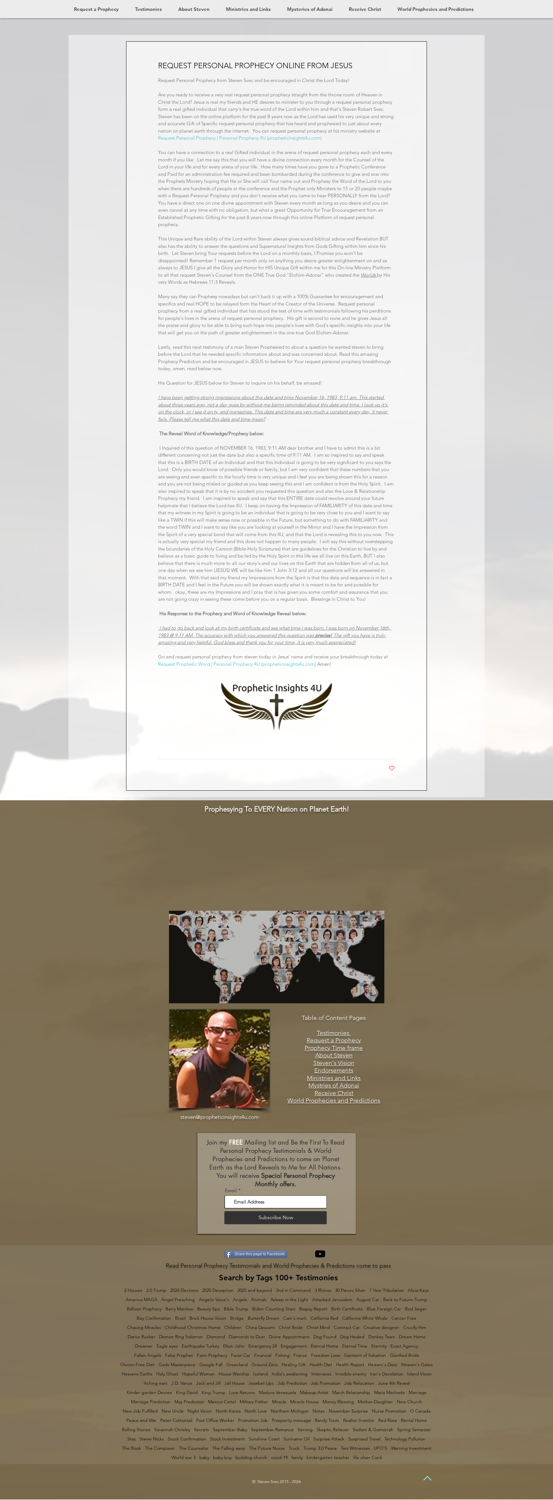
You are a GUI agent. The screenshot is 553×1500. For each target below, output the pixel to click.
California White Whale (365, 1318)
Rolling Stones (136, 1429)
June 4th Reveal (394, 1383)
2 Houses (133, 1290)
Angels (240, 1299)
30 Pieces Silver (350, 1290)
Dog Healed (352, 1337)
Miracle (279, 1402)
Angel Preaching (178, 1299)
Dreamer (144, 1346)
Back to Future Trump (405, 1299)
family (297, 1457)
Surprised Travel (364, 1439)
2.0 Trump (156, 1290)
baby (204, 1457)
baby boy (222, 1457)
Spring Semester (414, 1429)
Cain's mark (295, 1318)
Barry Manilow (179, 1309)
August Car (367, 1299)
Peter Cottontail (176, 1420)
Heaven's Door (382, 1364)
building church (251, 1457)
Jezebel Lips (261, 1383)
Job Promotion (326, 1383)
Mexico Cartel (222, 1402)
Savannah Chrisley (172, 1429)
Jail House (234, 1383)
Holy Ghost (167, 1374)
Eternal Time (354, 1346)
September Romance (272, 1429)
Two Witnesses (355, 1448)
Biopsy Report (313, 1309)
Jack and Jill (208, 1383)
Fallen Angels (147, 1355)
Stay (131, 1439)
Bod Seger (416, 1309)
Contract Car (347, 1327)
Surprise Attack (328, 1439)
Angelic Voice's (214, 1299)
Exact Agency (404, 1346)
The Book (131, 1448)
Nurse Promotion (389, 1411)
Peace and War (141, 1420)
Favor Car (240, 1355)
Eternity (379, 1346)
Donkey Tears (381, 1337)
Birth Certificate (347, 1309)
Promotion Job (253, 1420)
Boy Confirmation (154, 1318)
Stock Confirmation (187, 1439)
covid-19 (279, 1457)
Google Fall (210, 1364)
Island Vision (419, 1374)
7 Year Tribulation (386, 1290)
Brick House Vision (207, 1318)
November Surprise (348, 1411)
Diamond (216, 1337)
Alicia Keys (418, 1290)
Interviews (321, 1374)
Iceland (260, 1374)
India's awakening (290, 1374)
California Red (324, 1318)
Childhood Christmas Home (192, 1327)
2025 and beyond (254, 1290)
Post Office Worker (215, 1420)
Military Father (254, 1402)
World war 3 (184, 1457)
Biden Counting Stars (273, 1309)
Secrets (201, 1429)
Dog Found (324, 1337)
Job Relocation (359, 1383)
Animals (259, 1299)
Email (230, 1190)
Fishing (282, 1355)
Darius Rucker (141, 1337)
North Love (255, 1411)
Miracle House (304, 1402)
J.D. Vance (181, 1383)
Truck (294, 1448)
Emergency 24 (262, 1346)
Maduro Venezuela (277, 1392)
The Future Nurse (267, 1448)
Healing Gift (294, 1364)
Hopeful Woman (198, 1374)
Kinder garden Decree (149, 1392)
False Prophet (179, 1355)
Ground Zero (265, 1364)
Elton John (233, 1346)
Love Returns (242, 1392)
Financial (262, 1355)
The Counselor (193, 1448)
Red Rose (387, 1420)
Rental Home (414, 1420)
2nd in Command (293, 1290)
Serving (305, 1429)
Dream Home (412, 1337)
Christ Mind (318, 1327)
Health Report (350, 1364)
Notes (319, 1411)
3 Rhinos (323, 1290)
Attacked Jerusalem (332, 1299)
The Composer (160, 1448)
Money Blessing (338, 1402)
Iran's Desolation (386, 1374)
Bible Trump (236, 1309)
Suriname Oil (296, 1439)
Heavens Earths (137, 1374)
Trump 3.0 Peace (320, 1448)
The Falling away (228, 1448)
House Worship (234, 1374)
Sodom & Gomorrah (373, 1429)
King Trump (213, 1392)
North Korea (228, 1411)
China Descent (260, 1327)
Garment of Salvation (365, 1355)
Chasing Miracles (144, 1327)
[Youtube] (320, 1254)
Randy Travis (327, 1420)
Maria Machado (389, 1392)
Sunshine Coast (264, 1439)
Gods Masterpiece (177, 1364)
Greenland (237, 1364)
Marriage (418, 1392)
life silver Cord (367, 1457)
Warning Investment (411, 1448)
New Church (409, 1402)
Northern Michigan (290, 1411)
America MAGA (141, 1299)
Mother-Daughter (375, 1402)
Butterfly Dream (263, 1318)
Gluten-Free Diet (137, 1364)
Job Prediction (292, 1383)
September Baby (230, 1429)
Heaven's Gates (417, 1364)
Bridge (237, 1318)
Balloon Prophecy (144, 1309)
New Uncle (173, 1411)
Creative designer (381, 1327)
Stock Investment (227, 1439)
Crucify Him (414, 1327)
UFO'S (380, 1448)
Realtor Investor (358, 1420)
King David (187, 1392)
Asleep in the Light (289, 1299)
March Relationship (351, 1392)
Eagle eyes (167, 1346)
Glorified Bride (404, 1355)
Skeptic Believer (333, 1429)
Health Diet (320, 1364)
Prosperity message (291, 1420)
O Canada (420, 1411)
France (300, 1355)
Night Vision (200, 1411)
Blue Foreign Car (384, 1309)
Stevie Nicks (152, 1439)
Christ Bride (291, 1327)
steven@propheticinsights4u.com (219, 1117)
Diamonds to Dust (247, 1337)
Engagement (294, 1346)
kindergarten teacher (328, 1457)
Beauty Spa (208, 1309)
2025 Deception (218, 1290)
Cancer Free (403, 1318)
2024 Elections (184, 1290)
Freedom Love (325, 1355)
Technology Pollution (405, 1439)
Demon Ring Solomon (181, 1337)
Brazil (180, 1318)
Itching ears (155, 1383)
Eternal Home (324, 1346)
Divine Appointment (289, 1337)
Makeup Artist (314, 1392)
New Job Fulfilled (140, 1411)
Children (233, 1327)
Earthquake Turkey (200, 1346)
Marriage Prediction (151, 1402)
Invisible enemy (350, 1374)
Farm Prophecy (212, 1355)
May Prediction (189, 1402)
